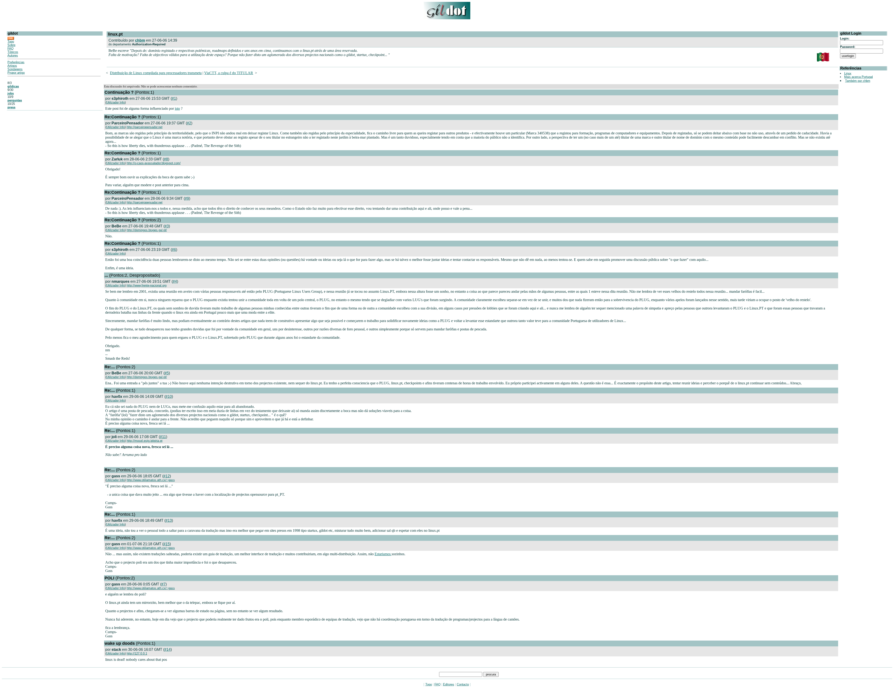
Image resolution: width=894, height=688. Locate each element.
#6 (174, 250)
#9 (187, 198)
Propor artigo (16, 72)
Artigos (12, 65)
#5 (167, 373)
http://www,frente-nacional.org (146, 285)
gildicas (13, 86)
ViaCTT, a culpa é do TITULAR (228, 73)
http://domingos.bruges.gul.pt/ (147, 230)
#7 (163, 584)
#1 (174, 98)
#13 (169, 520)
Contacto (463, 684)
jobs (10, 93)
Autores (12, 55)
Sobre (11, 45)
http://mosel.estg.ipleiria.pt (145, 440)
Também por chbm (857, 81)
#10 (169, 397)
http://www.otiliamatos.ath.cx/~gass (151, 480)
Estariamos (383, 554)
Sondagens (15, 69)
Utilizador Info (115, 102)
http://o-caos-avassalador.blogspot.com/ (154, 163)
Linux (847, 73)
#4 (175, 281)
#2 (189, 123)
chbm (140, 40)
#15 (166, 544)
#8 (166, 159)
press (11, 107)
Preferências (15, 62)
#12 (166, 476)
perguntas (14, 100)
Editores (448, 684)
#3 (167, 226)
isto (177, 108)
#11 (163, 437)
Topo (10, 41)
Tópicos (12, 52)
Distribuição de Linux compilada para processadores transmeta (156, 73)
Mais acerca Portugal (858, 77)
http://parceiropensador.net (145, 127)
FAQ (10, 48)
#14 (167, 649)
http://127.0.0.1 (137, 653)
